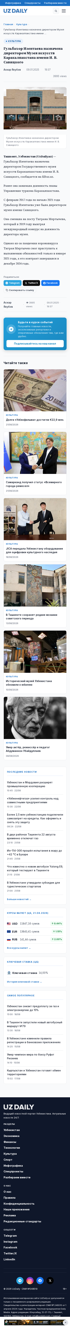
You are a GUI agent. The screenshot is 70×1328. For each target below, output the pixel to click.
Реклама (10, 1215)
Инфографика (13, 2)
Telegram (14, 283)
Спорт (8, 1159)
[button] (56, 11)
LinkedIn (9, 1259)
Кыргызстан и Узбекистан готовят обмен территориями (34, 1072)
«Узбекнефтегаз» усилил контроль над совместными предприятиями (33, 800)
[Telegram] (20, 1280)
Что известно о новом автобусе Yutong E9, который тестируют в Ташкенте (35, 868)
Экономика (11, 1136)
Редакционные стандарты (22, 1221)
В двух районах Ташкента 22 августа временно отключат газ (31, 836)
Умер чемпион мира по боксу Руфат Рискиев (30, 1056)
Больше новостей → (19, 899)
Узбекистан (12, 1130)
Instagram (10, 1241)
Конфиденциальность (19, 1203)
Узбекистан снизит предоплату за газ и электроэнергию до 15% (33, 1008)
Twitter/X (33, 283)
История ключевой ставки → (24, 981)
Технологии (12, 1147)
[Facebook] (40, 1280)
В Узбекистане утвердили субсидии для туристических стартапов (33, 884)
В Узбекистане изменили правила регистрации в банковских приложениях (33, 1040)
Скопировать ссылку (21, 290)
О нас (7, 1191)
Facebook (52, 283)
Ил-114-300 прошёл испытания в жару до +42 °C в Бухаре (34, 852)
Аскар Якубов (12, 69)
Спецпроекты (33, 2)
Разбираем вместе (55, 2)
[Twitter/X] (50, 1280)
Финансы (10, 1142)
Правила (9, 1197)
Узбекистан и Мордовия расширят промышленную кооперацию (30, 784)
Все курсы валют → (19, 947)
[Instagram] (30, 1280)
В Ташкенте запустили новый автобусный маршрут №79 (34, 1024)
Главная (8, 24)
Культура (21, 24)
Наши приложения (16, 1209)
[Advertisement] (35, 1322)
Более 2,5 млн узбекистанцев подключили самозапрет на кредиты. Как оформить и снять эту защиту (35, 818)
